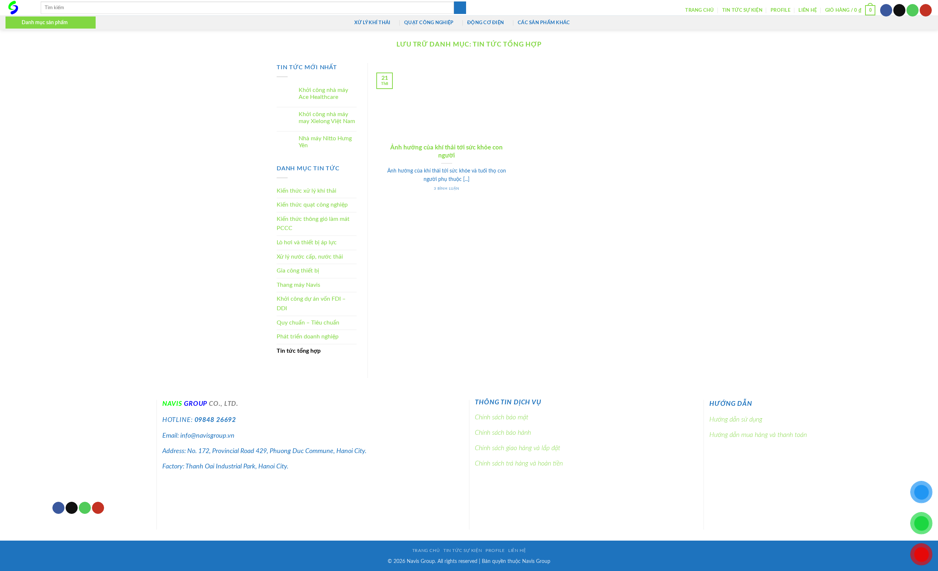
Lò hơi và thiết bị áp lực (307, 243)
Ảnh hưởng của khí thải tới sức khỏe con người (446, 152)
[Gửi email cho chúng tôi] (899, 10)
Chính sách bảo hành (503, 433)
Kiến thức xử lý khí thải (306, 191)
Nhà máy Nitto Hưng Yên (325, 142)
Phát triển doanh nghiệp (308, 337)
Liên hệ (807, 10)
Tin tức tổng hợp (299, 351)
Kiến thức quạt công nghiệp (312, 205)
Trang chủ (699, 10)
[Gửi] (460, 7)
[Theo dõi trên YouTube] (926, 10)
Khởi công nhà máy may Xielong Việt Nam (327, 117)
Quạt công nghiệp (428, 23)
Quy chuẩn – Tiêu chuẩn (308, 323)
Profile (780, 10)
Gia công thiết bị (298, 271)
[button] (850, 10)
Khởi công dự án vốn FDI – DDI (311, 304)
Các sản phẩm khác (544, 23)
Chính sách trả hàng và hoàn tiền (519, 463)
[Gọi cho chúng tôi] (912, 10)
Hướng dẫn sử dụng (735, 419)
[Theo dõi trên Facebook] (886, 10)
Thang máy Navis (298, 285)
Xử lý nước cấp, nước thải (310, 257)
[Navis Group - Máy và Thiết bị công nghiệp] (17, 7)
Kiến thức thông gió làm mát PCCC (313, 223)
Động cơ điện (485, 23)
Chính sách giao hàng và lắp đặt (517, 448)
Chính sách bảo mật (501, 417)
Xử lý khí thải (372, 23)
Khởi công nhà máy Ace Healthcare (323, 94)
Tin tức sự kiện (742, 10)
